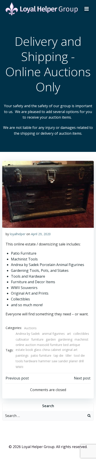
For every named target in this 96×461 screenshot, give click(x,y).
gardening (65, 339)
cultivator (22, 339)
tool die (79, 355)
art (69, 333)
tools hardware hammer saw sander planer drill (50, 361)
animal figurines (53, 333)
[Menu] (86, 9)
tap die (58, 355)
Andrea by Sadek (28, 333)
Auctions (30, 328)
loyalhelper (17, 234)
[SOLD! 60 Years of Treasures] (48, 193)
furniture (37, 339)
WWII (19, 367)
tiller (69, 355)
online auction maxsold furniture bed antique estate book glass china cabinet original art (48, 347)
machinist (81, 339)
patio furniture (41, 355)
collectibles (81, 333)
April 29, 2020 (41, 234)
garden (51, 339)
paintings (22, 355)
